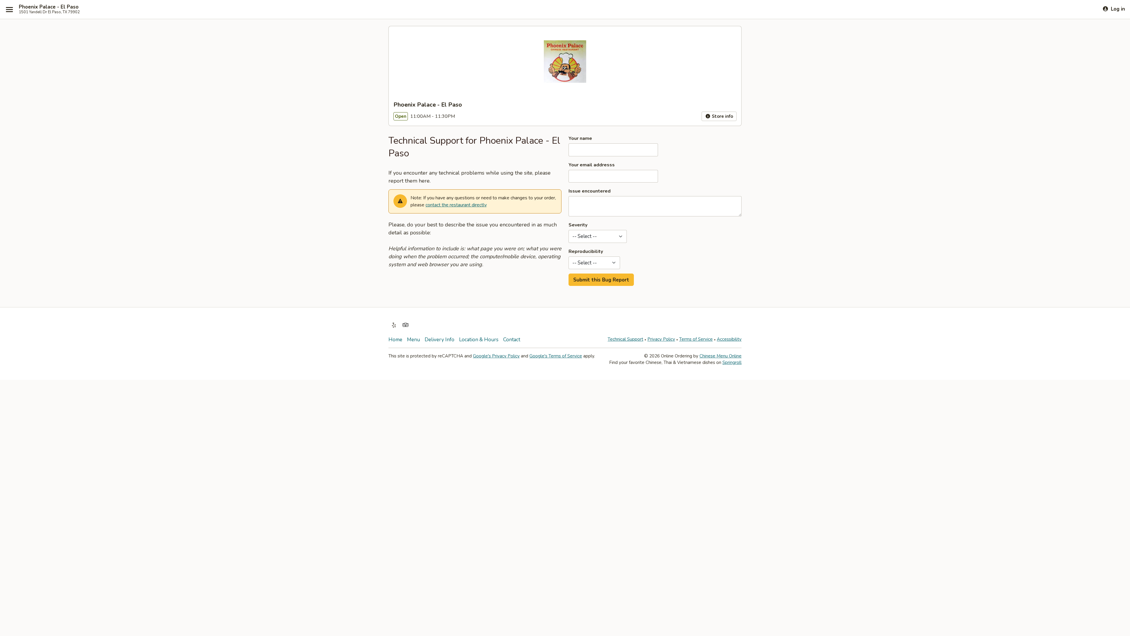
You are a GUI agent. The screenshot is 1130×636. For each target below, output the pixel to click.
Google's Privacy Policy (496, 356)
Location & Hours (478, 339)
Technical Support (625, 339)
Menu (413, 339)
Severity (578, 225)
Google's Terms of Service (555, 356)
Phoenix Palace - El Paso (49, 7)
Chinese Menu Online (720, 356)
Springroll (732, 362)
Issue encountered (590, 191)
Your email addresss (592, 165)
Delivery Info (439, 339)
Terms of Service (696, 339)
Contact (511, 339)
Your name (580, 138)
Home (395, 339)
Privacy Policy (661, 339)
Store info (722, 116)
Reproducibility (586, 251)
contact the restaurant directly (456, 205)
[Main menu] (9, 9)
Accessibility (729, 339)
